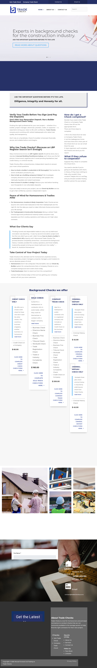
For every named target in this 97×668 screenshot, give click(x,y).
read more (17, 336)
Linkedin (68, 653)
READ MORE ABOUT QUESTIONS (31, 45)
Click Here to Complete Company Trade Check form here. (57, 395)
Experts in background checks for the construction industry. (45, 33)
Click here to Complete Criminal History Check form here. (77, 354)
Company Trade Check (30, 2)
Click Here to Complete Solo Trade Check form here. (38, 379)
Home (40, 9)
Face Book (69, 651)
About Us (50, 9)
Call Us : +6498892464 (84, 87)
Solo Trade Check (15, 2)
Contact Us (62, 9)
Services (68, 642)
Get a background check (79, 79)
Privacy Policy (71, 661)
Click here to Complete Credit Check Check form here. (17, 363)
